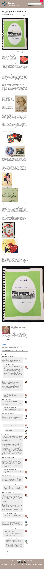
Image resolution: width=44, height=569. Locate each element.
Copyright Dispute (20, 564)
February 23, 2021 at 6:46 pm (9, 428)
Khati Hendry (26, 479)
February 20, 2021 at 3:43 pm (5, 356)
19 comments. (25, 15)
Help (31, 560)
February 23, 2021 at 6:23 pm (7, 513)
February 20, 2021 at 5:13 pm (5, 399)
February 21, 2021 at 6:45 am (7, 364)
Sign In (42, 0)
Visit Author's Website (6, 339)
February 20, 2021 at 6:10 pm (5, 413)
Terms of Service (5, 564)
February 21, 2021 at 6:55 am (5, 457)
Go (41, 3)
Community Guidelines (37, 564)
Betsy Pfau (26, 438)
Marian (26, 360)
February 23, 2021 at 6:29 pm (7, 407)
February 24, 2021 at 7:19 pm (9, 538)
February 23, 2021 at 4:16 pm (5, 492)
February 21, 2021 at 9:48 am (5, 475)
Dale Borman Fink (26, 524)
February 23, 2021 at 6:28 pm (7, 392)
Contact (22, 565)
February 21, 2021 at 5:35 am (5, 434)
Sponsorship (28, 564)
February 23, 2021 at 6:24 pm (7, 484)
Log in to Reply (12, 356)
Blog (28, 560)
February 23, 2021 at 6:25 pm (7, 469)
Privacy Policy (12, 564)
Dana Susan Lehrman (26, 418)
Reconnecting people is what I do (12, 11)
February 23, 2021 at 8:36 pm (7, 528)
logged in (8, 554)
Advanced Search (31, 5)
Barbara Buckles (26, 496)
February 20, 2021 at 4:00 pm (5, 379)
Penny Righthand (26, 403)
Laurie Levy (26, 461)
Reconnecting (10, 14)
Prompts (19, 560)
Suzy (26, 383)
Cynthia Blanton (26, 369)
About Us (14, 560)
